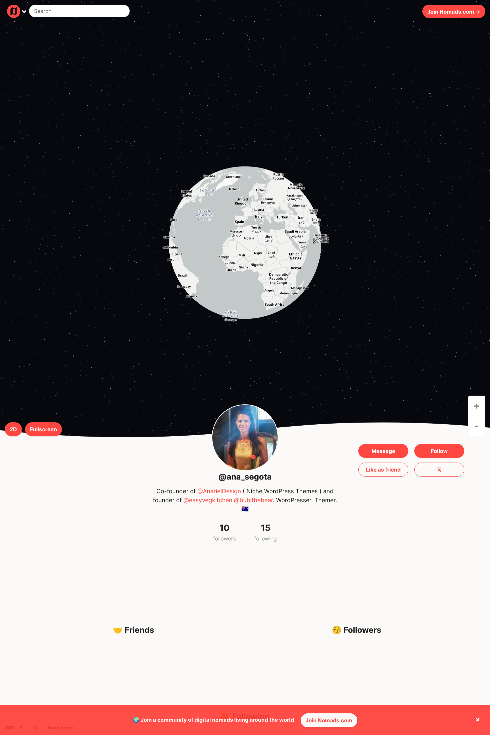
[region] (245, 242)
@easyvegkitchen (207, 500)
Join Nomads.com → (453, 11)
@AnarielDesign (219, 491)
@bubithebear (253, 500)
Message (383, 451)
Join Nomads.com (329, 720)
